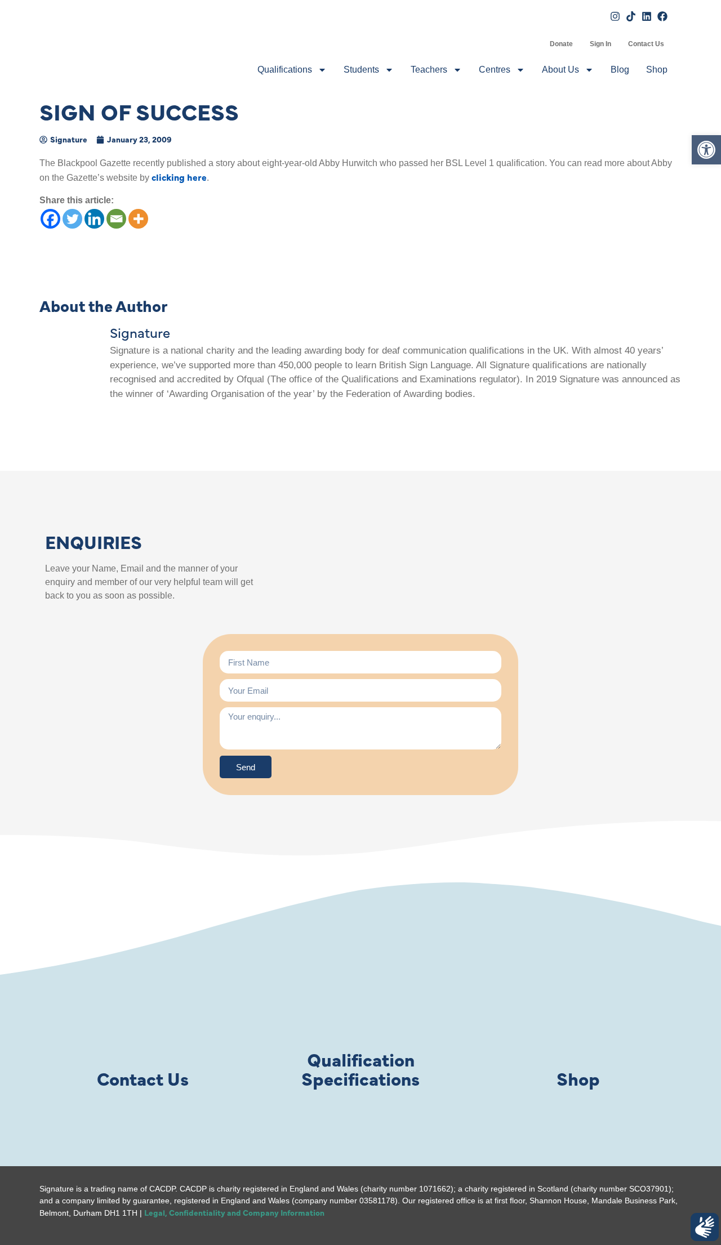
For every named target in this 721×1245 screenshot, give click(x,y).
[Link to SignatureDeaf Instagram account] (615, 16)
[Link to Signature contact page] (142, 996)
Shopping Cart (532, 44)
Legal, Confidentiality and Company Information (234, 1212)
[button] (706, 149)
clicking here (179, 177)
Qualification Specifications (360, 1068)
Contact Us (646, 44)
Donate (561, 44)
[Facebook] (50, 219)
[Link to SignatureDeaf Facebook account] (662, 16)
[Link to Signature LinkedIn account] (647, 16)
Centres (494, 69)
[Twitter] (72, 219)
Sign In (600, 44)
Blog (620, 69)
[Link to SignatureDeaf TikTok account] (631, 16)
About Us (560, 69)
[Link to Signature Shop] (578, 996)
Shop (656, 69)
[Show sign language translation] (705, 1227)
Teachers (429, 69)
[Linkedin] (94, 219)
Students (361, 69)
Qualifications (284, 69)
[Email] (116, 219)
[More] (138, 219)
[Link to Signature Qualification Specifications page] (360, 996)
